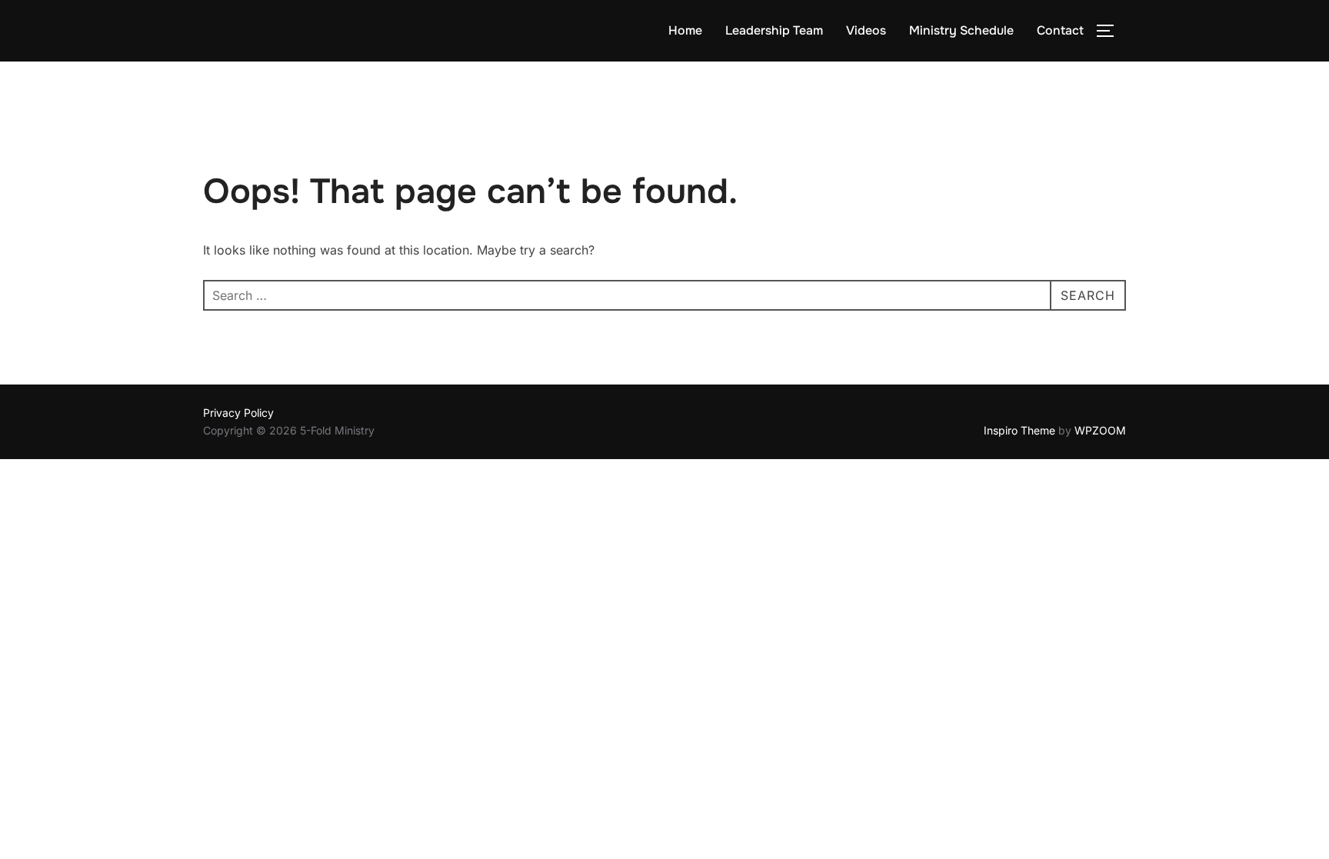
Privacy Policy (238, 412)
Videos (866, 30)
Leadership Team (774, 30)
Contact (1060, 30)
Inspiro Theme (1019, 430)
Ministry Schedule (961, 30)
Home (685, 30)
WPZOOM (1100, 430)
